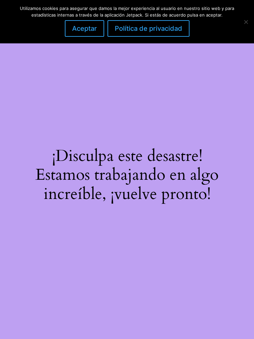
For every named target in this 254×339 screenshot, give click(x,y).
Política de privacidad (148, 28)
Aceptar (84, 28)
